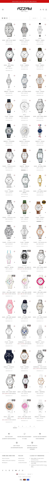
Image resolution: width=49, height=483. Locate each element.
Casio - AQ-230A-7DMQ (40, 166)
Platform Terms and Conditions (8, 460)
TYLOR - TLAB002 (24, 65)
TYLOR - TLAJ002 (24, 217)
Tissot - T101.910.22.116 (40, 242)
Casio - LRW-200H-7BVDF (9, 292)
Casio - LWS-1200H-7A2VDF (9, 417)
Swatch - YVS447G (24, 40)
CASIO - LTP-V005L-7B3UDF (24, 392)
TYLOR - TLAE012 (40, 217)
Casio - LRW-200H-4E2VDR (24, 292)
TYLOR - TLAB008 (9, 191)
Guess (40, 390)
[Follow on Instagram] (9, 470)
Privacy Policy (21, 460)
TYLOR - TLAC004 (24, 367)
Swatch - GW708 (9, 267)
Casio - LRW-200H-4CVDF (24, 416)
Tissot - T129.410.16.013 (9, 166)
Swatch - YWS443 (24, 166)
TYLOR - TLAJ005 (40, 91)
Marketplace (4, 462)
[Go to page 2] (34, 426)
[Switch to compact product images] (6, 18)
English (29, 474)
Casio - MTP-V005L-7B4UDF (9, 66)
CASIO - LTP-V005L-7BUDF (24, 317)
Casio (9, 38)
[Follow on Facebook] (2, 470)
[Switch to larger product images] (2, 18)
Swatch (24, 38)
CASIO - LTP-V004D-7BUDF (24, 91)
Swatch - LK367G (40, 40)
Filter (44, 18)
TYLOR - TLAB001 (40, 65)
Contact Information (22, 462)
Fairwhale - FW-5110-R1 (40, 367)
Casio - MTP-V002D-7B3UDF (24, 191)
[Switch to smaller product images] (4, 18)
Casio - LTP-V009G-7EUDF (40, 191)
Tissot (9, 164)
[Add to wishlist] (14, 24)
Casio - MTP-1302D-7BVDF (40, 267)
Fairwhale (24, 265)
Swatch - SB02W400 (24, 116)
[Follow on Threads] (12, 470)
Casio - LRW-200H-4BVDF (40, 292)
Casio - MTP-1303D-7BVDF (9, 392)
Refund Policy (21, 458)
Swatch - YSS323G (9, 91)
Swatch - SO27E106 (24, 141)
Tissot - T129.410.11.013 (9, 217)
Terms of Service (5, 458)
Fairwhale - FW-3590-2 (24, 342)
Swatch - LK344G (40, 141)
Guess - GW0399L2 (40, 392)
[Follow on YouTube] (16, 470)
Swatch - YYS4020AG (9, 141)
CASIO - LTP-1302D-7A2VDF (40, 317)
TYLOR (24, 63)
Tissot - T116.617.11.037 (9, 242)
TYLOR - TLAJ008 (24, 242)
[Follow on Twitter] (6, 470)
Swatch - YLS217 (40, 342)
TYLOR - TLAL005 (9, 342)
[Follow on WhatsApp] (22, 470)
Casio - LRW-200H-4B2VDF (9, 317)
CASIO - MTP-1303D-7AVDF (40, 116)
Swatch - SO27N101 (9, 367)
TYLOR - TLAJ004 (9, 116)
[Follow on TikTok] (19, 470)
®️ (29, 476)
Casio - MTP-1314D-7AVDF (9, 40)
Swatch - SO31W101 (40, 416)
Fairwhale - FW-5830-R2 (24, 267)
